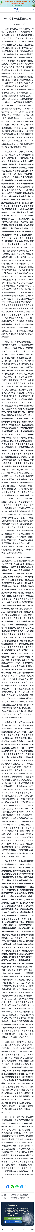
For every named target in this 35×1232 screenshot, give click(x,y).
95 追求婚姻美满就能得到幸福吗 (19, 1198)
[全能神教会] (17, 9)
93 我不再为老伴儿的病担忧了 (18, 1195)
